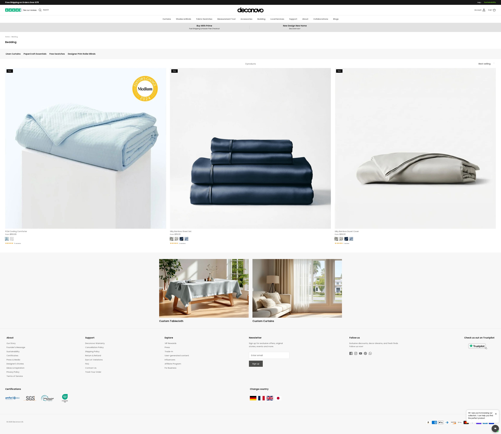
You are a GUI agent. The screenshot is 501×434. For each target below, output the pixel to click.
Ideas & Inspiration (15, 368)
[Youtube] (360, 353)
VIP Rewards (170, 343)
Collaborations (320, 19)
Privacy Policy (13, 372)
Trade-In (169, 351)
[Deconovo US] (250, 10)
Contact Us (90, 368)
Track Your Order (93, 372)
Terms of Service (15, 376)
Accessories (246, 19)
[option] (204, 291)
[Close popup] (495, 413)
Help (479, 2)
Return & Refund (93, 355)
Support (293, 19)
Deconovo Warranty (95, 343)
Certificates (12, 355)
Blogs (336, 19)
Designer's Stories (15, 363)
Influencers (170, 359)
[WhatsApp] (370, 353)
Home (7, 37)
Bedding (261, 19)
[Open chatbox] (495, 428)
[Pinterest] (365, 353)
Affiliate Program (173, 363)
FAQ (87, 363)
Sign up (255, 363)
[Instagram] (355, 353)
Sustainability (490, 2)
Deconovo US (18, 422)
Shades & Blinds (183, 19)
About (305, 19)
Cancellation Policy (94, 347)
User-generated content (177, 355)
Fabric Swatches (204, 19)
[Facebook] (350, 353)
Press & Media (13, 359)
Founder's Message (16, 347)
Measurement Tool (226, 19)
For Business (170, 368)
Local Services (277, 19)
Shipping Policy (92, 351)
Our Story (11, 343)
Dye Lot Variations (94, 359)
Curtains (167, 19)
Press (167, 347)
